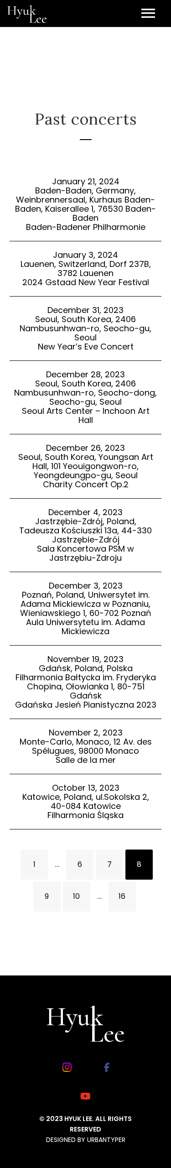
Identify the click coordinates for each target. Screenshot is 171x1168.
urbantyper (106, 1139)
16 (122, 896)
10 (76, 896)
